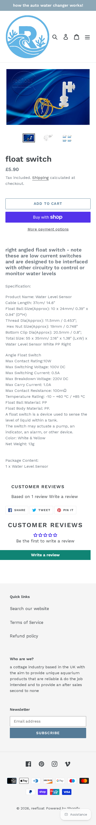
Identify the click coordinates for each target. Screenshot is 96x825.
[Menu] (87, 36)
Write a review (63, 496)
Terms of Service (26, 622)
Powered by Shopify (63, 808)
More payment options (48, 229)
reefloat (38, 808)
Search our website (29, 608)
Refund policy (24, 635)
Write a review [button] (45, 555)
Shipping (40, 177)
